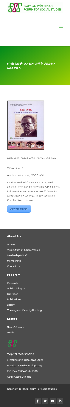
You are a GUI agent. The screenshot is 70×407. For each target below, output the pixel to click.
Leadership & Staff (17, 255)
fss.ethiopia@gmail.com (29, 359)
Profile (11, 244)
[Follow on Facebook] (38, 401)
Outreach (12, 294)
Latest (12, 318)
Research (12, 283)
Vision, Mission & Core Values (23, 250)
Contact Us (13, 266)
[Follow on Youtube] (53, 401)
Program (14, 274)
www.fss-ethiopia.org (30, 365)
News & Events (15, 327)
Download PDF (19, 208)
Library (11, 304)
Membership (14, 260)
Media (10, 332)
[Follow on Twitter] (45, 401)
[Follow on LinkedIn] (60, 401)
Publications (14, 299)
